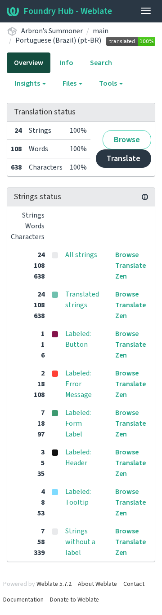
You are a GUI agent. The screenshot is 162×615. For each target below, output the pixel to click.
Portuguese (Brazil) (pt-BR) (58, 40)
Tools (108, 83)
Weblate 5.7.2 (54, 584)
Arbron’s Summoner (52, 31)
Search (101, 63)
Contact (133, 584)
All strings (81, 255)
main (100, 31)
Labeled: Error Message (78, 384)
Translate (123, 158)
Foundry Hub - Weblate (67, 11)
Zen (121, 276)
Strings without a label (80, 542)
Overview (28, 63)
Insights (28, 83)
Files (70, 83)
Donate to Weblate (74, 599)
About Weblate (97, 584)
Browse (127, 139)
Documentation (23, 599)
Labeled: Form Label (78, 423)
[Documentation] (145, 196)
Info (66, 63)
